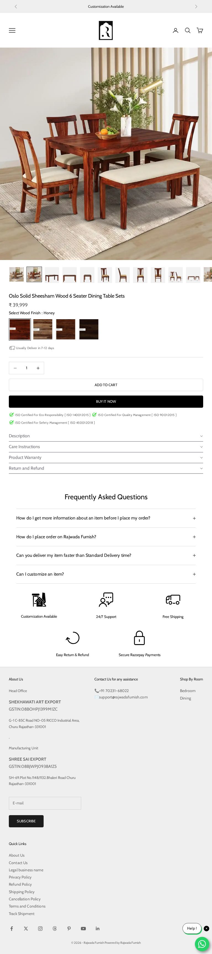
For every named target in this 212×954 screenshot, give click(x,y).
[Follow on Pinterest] (69, 928)
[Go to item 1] (16, 274)
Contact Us (18, 862)
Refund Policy (20, 884)
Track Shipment (22, 913)
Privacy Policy (20, 877)
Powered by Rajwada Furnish (123, 943)
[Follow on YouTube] (83, 928)
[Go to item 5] (87, 275)
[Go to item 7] (122, 275)
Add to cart (106, 385)
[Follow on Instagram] (40, 928)
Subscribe (26, 821)
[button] (106, 436)
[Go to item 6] (105, 275)
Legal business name (26, 869)
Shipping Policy (22, 891)
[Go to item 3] (52, 275)
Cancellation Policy (25, 898)
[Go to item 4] (69, 275)
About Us (17, 855)
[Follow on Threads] (54, 928)
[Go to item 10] (175, 275)
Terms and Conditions (27, 906)
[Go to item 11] (193, 275)
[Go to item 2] (34, 274)
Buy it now (106, 401)
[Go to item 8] (140, 275)
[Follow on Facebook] (11, 928)
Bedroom (187, 690)
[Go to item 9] (158, 275)
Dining (185, 698)
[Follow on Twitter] (26, 928)
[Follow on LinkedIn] (97, 928)
